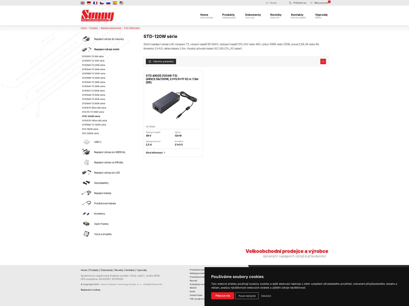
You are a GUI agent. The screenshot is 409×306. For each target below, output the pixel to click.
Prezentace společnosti (201, 270)
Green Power (196, 295)
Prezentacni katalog (199, 277)
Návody (193, 280)
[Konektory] (86, 213)
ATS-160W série (90, 129)
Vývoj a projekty (103, 234)
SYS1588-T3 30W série (93, 77)
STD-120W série (132, 28)
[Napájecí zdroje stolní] (86, 49)
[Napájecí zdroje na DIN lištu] (86, 162)
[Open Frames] (86, 224)
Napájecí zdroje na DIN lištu (108, 162)
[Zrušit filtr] (323, 61)
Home (206, 16)
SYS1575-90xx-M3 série (94, 107)
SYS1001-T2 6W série (93, 56)
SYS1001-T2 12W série (93, 60)
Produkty (229, 16)
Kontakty (298, 16)
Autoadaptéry (101, 182)
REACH (193, 288)
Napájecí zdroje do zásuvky (109, 39)
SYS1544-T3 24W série (93, 69)
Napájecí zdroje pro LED (107, 172)
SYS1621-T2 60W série (93, 90)
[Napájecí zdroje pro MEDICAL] (86, 152)
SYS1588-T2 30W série (93, 73)
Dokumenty (253, 16)
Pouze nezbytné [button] (247, 295)
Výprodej (321, 16)
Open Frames (101, 223)
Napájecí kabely (102, 193)
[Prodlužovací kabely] (86, 203)
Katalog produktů (198, 273)
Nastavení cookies (90, 289)
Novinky (276, 16)
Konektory (99, 213)
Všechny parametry (163, 61)
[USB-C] (86, 142)
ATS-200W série (90, 133)
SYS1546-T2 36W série (93, 82)
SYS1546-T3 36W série (93, 86)
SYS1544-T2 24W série (93, 65)
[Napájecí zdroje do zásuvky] (86, 39)
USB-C (97, 142)
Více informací (154, 152)
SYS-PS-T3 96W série (93, 112)
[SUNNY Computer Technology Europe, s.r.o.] (97, 15)
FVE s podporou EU (199, 299)
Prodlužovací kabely (105, 203)
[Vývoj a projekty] (86, 234)
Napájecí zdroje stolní (111, 28)
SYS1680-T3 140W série (94, 124)
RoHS (192, 291)
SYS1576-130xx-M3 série (94, 120)
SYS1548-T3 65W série (93, 99)
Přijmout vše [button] (223, 295)
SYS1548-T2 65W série (93, 95)
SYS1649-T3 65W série (93, 103)
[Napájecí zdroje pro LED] (86, 173)
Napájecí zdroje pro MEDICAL (109, 152)
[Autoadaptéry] (86, 183)
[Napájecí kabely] (86, 193)
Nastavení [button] (266, 295)
